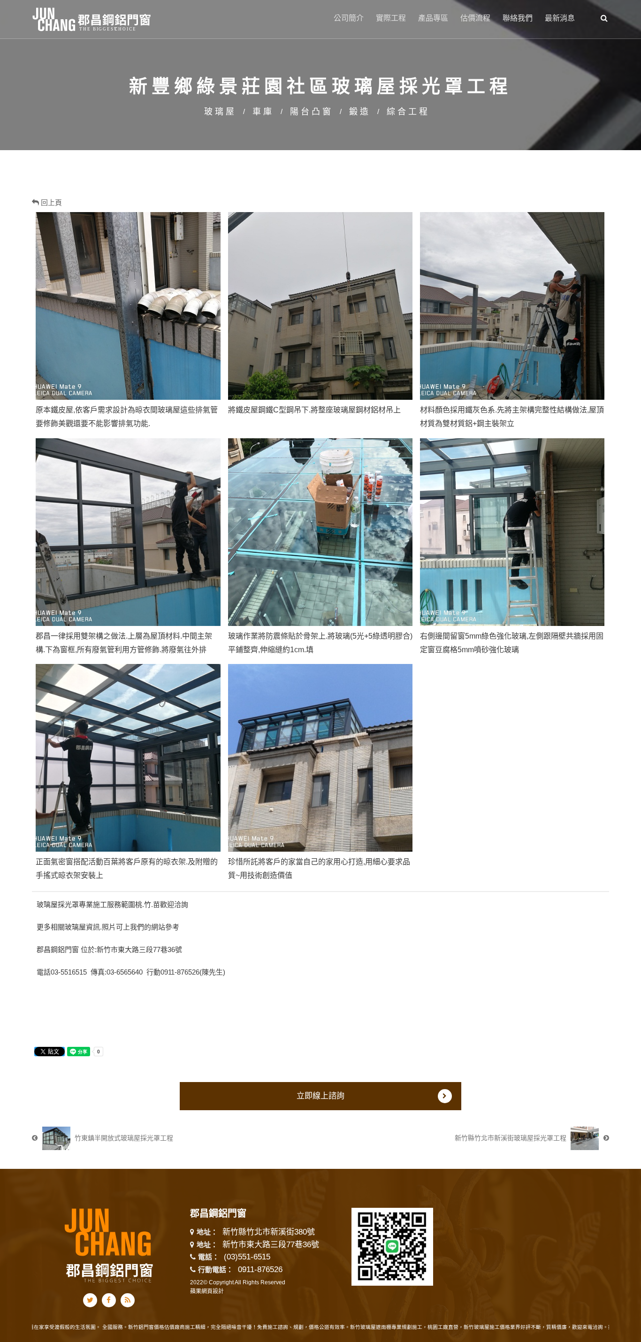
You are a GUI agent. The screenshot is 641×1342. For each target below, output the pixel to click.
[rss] (127, 1300)
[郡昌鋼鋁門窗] (92, 18)
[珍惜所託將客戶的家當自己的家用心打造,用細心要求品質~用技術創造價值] (320, 758)
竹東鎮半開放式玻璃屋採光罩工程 (123, 1138)
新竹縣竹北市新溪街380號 (268, 1232)
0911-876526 (260, 1269)
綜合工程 (408, 111)
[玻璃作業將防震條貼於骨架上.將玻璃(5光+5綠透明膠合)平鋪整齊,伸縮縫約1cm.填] (320, 532)
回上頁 (50, 202)
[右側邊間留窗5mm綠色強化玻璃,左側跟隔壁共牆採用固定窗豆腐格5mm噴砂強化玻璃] (512, 532)
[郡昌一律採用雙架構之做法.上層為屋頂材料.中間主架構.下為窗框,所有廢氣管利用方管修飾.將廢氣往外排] (128, 532)
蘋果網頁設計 (207, 1291)
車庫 (263, 111)
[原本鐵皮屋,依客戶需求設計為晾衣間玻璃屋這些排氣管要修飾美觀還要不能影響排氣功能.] (128, 306)
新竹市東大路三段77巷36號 (270, 1245)
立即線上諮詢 (320, 1095)
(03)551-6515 (247, 1256)
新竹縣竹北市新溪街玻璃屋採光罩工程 (511, 1138)
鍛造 (360, 111)
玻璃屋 (220, 111)
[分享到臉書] (109, 1300)
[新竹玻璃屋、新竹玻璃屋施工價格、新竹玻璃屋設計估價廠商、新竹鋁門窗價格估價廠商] (320, 74)
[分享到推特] (90, 1300)
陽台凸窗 (311, 111)
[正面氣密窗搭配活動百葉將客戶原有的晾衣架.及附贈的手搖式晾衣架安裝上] (128, 758)
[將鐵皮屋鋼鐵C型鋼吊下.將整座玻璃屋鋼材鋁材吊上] (320, 306)
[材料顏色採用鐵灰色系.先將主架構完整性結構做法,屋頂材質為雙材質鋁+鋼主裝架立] (512, 306)
